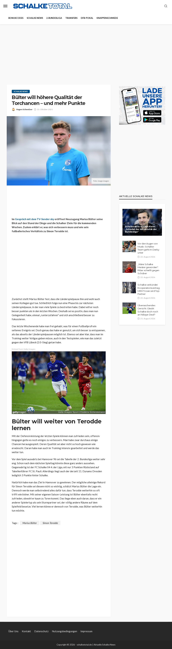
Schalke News (35, 18)
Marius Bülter (30, 522)
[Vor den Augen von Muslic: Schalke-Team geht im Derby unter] (129, 246)
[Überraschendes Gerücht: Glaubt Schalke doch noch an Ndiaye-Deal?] (129, 308)
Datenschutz (41, 631)
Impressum (86, 631)
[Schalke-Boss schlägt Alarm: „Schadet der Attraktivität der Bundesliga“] (142, 222)
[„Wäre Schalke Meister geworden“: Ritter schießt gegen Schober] (129, 267)
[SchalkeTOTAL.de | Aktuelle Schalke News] (42, 6)
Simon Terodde (50, 522)
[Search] (166, 6)
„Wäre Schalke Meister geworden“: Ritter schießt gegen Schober (148, 269)
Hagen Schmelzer (24, 109)
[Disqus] (59, 567)
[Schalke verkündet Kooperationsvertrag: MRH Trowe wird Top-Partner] (129, 287)
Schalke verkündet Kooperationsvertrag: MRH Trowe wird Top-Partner (149, 289)
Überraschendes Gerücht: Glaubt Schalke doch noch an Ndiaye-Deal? (148, 310)
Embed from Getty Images (23, 349)
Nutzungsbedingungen (64, 631)
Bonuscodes (15, 18)
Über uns (13, 631)
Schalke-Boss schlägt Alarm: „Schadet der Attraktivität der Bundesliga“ (141, 229)
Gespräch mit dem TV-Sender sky (34, 219)
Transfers (71, 18)
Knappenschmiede (107, 18)
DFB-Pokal (87, 18)
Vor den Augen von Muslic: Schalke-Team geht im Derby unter (148, 248)
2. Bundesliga (54, 18)
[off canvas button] (5, 6)
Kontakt (26, 631)
